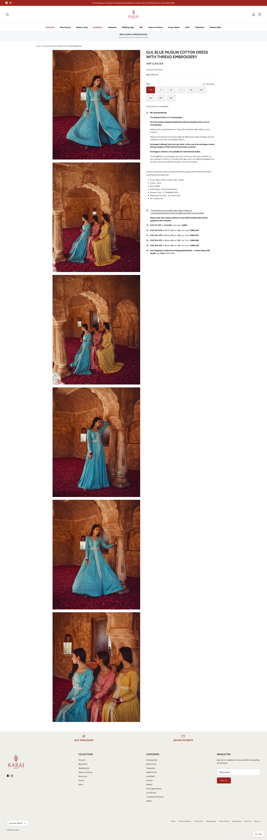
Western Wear (215, 27)
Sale (141, 27)
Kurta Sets (50, 27)
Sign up (224, 780)
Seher (80, 784)
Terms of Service (224, 821)
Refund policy (237, 821)
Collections (199, 27)
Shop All (81, 760)
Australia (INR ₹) (15, 823)
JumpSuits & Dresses (155, 796)
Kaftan (149, 801)
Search (173, 821)
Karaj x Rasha (174, 27)
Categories (112, 27)
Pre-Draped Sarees (154, 788)
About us (257, 821)
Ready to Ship (82, 27)
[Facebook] (7, 3)
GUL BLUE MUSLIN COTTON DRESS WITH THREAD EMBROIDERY (62, 46)
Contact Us (247, 821)
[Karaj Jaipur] (133, 14)
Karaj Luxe (82, 776)
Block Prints (151, 764)
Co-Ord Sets (151, 792)
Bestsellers (97, 27)
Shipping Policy (211, 821)
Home (38, 46)
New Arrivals (65, 27)
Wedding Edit (83, 768)
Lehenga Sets (151, 760)
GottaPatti (150, 776)
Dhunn (81, 780)
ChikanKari (150, 768)
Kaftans (149, 784)
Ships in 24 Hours (155, 27)
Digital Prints (151, 772)
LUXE (187, 27)
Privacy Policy (198, 821)
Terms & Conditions (185, 821)
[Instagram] (10, 3)
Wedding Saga (128, 27)
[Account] (253, 14)
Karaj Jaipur (15, 830)
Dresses (149, 780)
